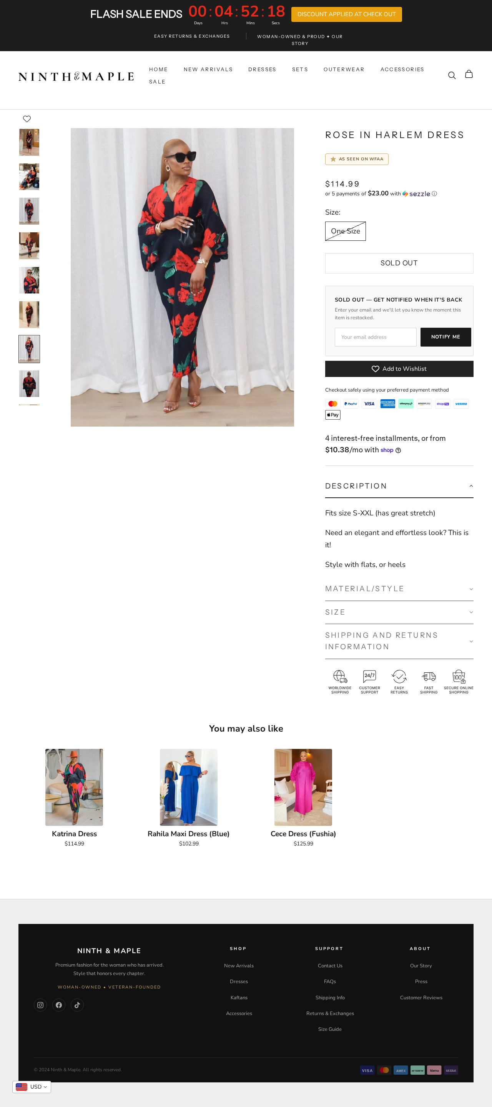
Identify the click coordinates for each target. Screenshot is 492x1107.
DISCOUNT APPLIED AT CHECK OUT (347, 14)
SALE (157, 81)
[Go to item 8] (29, 384)
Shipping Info (330, 997)
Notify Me (445, 336)
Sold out (399, 263)
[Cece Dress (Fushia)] (303, 787)
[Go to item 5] (29, 280)
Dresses (239, 981)
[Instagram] (40, 1005)
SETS (300, 69)
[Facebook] (58, 1005)
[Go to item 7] (29, 349)
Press (421, 981)
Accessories (239, 1013)
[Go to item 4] (29, 246)
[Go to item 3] (29, 211)
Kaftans (239, 997)
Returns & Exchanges (330, 1013)
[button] (399, 193)
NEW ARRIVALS (208, 69)
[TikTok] (77, 1005)
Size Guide (330, 1029)
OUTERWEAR (344, 69)
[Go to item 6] (29, 314)
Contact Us (330, 965)
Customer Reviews (421, 997)
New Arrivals (239, 965)
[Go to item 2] (29, 177)
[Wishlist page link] (27, 119)
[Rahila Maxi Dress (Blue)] (189, 787)
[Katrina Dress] (74, 787)
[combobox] (31, 1087)
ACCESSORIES (403, 69)
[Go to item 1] (29, 142)
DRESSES (262, 69)
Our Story (421, 965)
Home (158, 69)
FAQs (330, 981)
